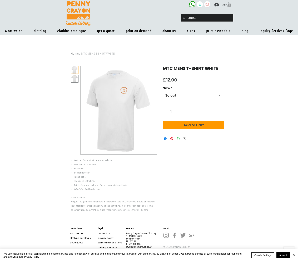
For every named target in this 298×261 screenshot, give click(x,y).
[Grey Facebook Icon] (174, 235)
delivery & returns (107, 247)
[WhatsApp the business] (192, 4)
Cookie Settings (262, 255)
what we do (76, 233)
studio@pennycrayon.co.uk (139, 246)
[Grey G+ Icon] (191, 235)
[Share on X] (185, 139)
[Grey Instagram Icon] (166, 235)
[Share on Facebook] (165, 139)
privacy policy (105, 238)
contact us (104, 233)
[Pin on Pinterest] (172, 139)
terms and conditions (109, 242)
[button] (229, 4)
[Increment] (175, 111)
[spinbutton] (170, 111)
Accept (283, 255)
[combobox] (193, 95)
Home (75, 53)
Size (167, 88)
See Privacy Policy (29, 256)
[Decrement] (166, 111)
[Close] (294, 255)
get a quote (76, 242)
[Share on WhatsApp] (178, 139)
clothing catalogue (81, 238)
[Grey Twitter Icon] (183, 235)
